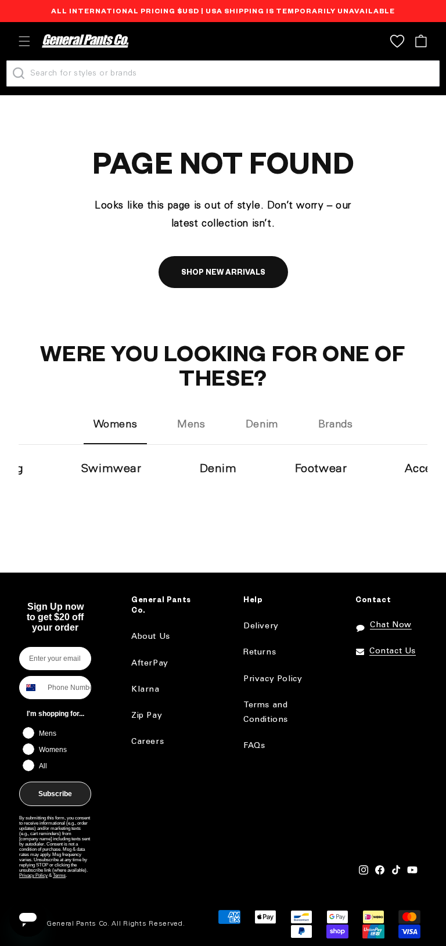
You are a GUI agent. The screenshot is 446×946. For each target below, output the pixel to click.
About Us (150, 637)
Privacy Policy (33, 875)
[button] (24, 41)
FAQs (254, 746)
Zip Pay (146, 716)
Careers (147, 742)
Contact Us (392, 651)
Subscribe (55, 794)
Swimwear (111, 469)
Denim (218, 469)
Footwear (321, 469)
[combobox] (31, 688)
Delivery (261, 626)
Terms (59, 875)
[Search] (18, 73)
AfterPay (149, 663)
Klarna (145, 689)
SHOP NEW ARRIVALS (223, 273)
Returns (259, 652)
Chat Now (391, 625)
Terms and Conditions (265, 713)
